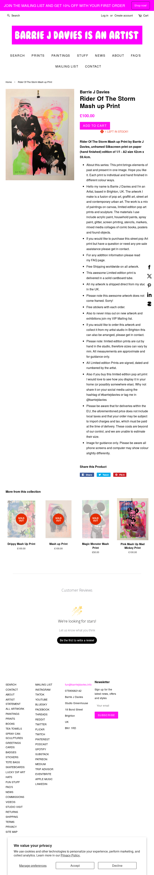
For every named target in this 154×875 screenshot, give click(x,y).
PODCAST (41, 744)
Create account (124, 15)
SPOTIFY (40, 749)
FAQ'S (9, 787)
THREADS (41, 714)
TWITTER (41, 724)
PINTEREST (42, 739)
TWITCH (40, 734)
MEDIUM (40, 764)
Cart (145, 15)
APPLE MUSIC (44, 779)
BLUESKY (41, 704)
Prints (38, 55)
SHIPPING (12, 817)
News (100, 55)
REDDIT (40, 719)
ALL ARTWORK (15, 709)
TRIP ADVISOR (44, 769)
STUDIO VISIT (14, 807)
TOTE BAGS (13, 762)
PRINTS (10, 718)
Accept (75, 865)
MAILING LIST (43, 684)
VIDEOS (10, 802)
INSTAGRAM (42, 689)
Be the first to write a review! (77, 640)
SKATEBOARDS (15, 767)
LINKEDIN (41, 784)
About (118, 55)
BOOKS (10, 724)
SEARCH (17, 55)
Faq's (136, 55)
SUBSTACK (42, 754)
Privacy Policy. (70, 855)
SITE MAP (11, 832)
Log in (104, 15)
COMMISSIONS (15, 797)
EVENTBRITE (43, 774)
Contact (93, 66)
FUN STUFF (13, 782)
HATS (9, 777)
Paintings (60, 55)
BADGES (11, 752)
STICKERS (12, 757)
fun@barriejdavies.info (78, 684)
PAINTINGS (12, 714)
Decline (117, 865)
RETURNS (12, 812)
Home (9, 81)
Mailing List (66, 66)
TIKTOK (39, 694)
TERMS (10, 822)
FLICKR (40, 729)
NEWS (9, 792)
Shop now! (140, 5)
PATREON (41, 759)
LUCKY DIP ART (15, 772)
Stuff (82, 55)
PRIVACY (11, 826)
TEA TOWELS (14, 728)
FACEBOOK (42, 709)
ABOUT (10, 694)
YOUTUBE (41, 699)
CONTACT (12, 689)
